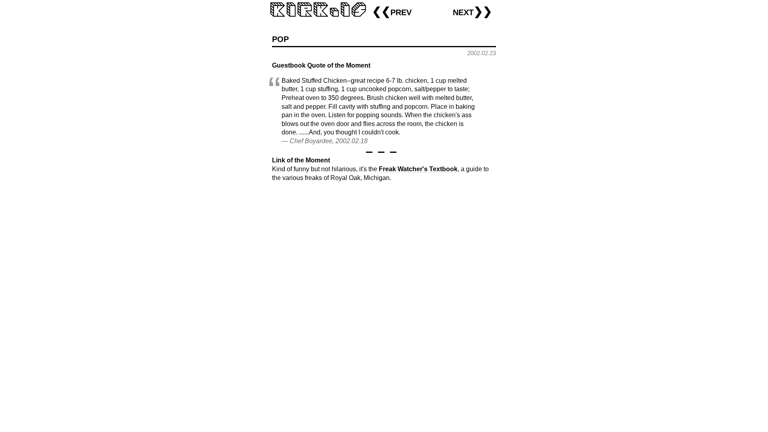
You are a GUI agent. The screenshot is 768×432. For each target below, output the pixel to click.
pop (280, 38)
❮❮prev (392, 11)
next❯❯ (472, 11)
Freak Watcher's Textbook (418, 169)
